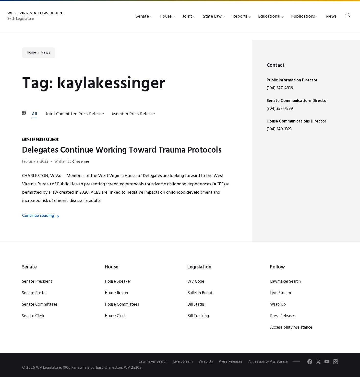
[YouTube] (326, 362)
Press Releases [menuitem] (230, 361)
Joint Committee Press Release (75, 114)
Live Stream (280, 293)
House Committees (122, 304)
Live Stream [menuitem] (183, 361)
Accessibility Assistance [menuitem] (268, 361)
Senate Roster (34, 293)
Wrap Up (278, 304)
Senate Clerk (33, 316)
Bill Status (196, 304)
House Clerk (115, 316)
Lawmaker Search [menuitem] (153, 361)
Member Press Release (133, 114)
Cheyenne (80, 162)
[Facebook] (309, 362)
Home (31, 52)
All (34, 114)
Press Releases (283, 316)
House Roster (116, 293)
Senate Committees (40, 304)
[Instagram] (335, 362)
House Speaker (118, 281)
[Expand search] (348, 15)
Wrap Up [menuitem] (206, 361)
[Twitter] (318, 362)
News (45, 52)
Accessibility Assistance (291, 327)
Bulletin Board (199, 293)
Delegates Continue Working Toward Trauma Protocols (122, 150)
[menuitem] (142, 16)
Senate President (37, 281)
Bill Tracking (198, 316)
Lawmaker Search (285, 281)
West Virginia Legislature (35, 13)
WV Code (195, 281)
